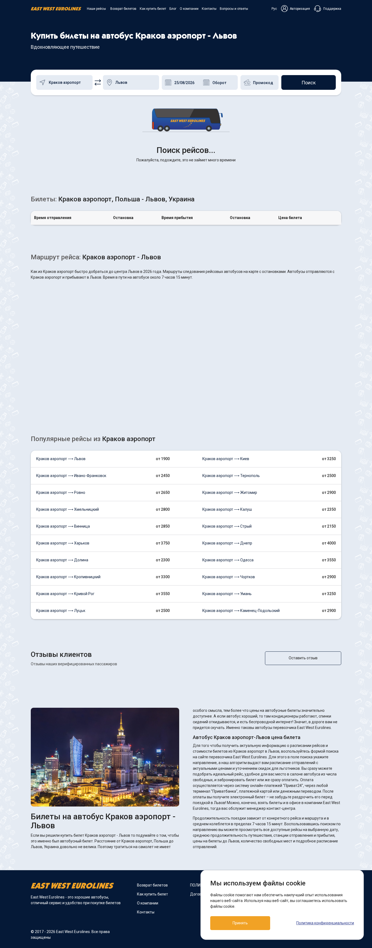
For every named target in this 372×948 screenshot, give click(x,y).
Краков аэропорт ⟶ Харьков (62, 543)
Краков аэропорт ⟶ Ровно (60, 492)
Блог (172, 9)
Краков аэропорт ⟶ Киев (225, 459)
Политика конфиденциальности (325, 923)
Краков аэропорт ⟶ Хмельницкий (67, 509)
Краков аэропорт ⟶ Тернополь (231, 475)
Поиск (308, 82)
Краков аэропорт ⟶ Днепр (227, 543)
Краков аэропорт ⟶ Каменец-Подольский (241, 610)
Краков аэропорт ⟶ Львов (61, 459)
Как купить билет (153, 9)
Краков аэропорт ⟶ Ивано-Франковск (71, 475)
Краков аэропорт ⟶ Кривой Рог (65, 594)
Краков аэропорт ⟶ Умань (227, 594)
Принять (240, 923)
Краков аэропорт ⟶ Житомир (229, 492)
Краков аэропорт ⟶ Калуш (227, 509)
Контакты (209, 9)
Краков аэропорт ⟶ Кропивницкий (68, 577)
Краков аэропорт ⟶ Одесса (228, 560)
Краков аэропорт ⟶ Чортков (228, 577)
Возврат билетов (123, 9)
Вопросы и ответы (234, 9)
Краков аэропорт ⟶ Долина (62, 560)
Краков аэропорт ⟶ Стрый (227, 526)
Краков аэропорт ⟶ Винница (63, 526)
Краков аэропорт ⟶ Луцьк (60, 610)
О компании (189, 9)
